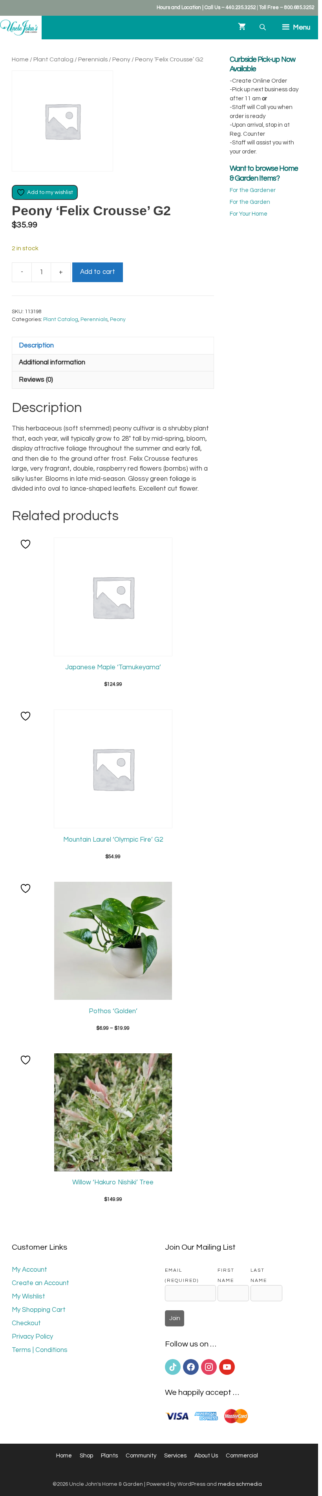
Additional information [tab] (52, 362)
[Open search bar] (263, 27)
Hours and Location (179, 7)
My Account (29, 1269)
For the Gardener (253, 190)
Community (141, 1456)
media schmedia (240, 1484)
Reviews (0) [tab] (36, 379)
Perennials (93, 59)
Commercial (242, 1456)
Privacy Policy (32, 1336)
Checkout (26, 1323)
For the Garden (250, 202)
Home (20, 59)
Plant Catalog (53, 59)
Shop (86, 1456)
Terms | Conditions (40, 1350)
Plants (109, 1456)
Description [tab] (36, 345)
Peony (121, 59)
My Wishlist (28, 1296)
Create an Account (40, 1283)
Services (175, 1456)
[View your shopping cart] (242, 27)
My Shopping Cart (39, 1309)
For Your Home (248, 214)
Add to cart (97, 271)
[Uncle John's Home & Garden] (19, 27)
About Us (206, 1456)
